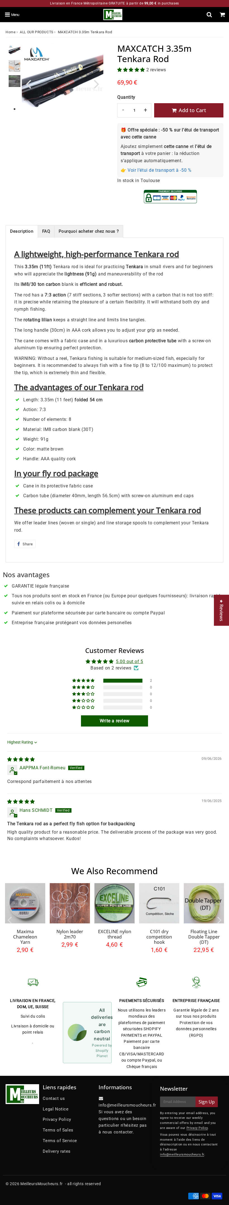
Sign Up (207, 1102)
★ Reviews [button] (221, 610)
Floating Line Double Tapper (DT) (204, 936)
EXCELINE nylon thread (114, 934)
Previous (28, 83)
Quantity (126, 97)
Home (10, 32)
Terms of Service (60, 1140)
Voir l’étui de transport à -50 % (159, 170)
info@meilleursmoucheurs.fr (182, 1154)
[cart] (222, 14)
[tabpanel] (14, 50)
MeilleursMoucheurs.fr (41, 1184)
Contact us (54, 1098)
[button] (131, 69)
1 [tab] (14, 109)
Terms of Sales (58, 1130)
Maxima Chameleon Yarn (25, 936)
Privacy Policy (57, 1119)
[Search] (209, 14)
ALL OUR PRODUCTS (36, 32)
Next (96, 83)
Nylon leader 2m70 (69, 934)
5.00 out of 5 (129, 661)
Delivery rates (56, 1151)
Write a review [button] (114, 720)
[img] (21, 759)
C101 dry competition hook (159, 936)
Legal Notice (55, 1109)
